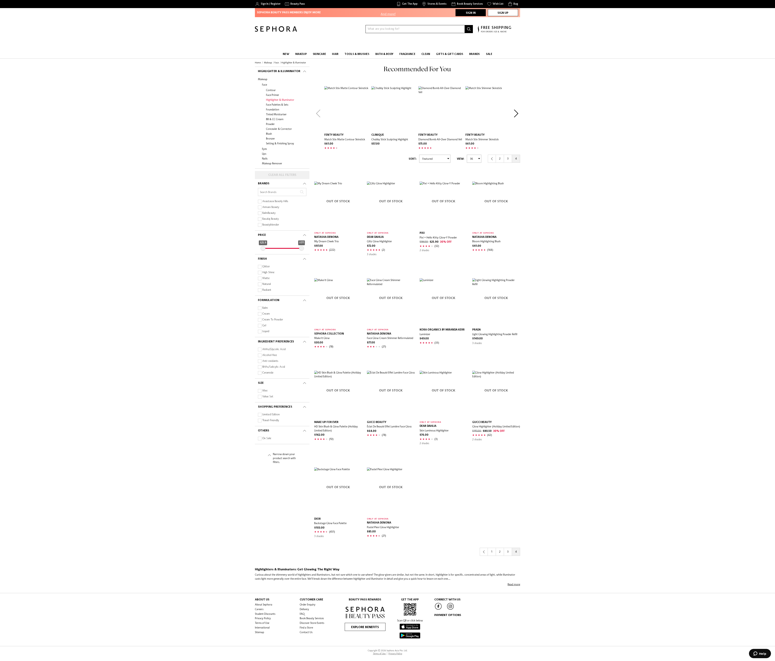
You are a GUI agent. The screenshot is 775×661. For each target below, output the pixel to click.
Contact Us (306, 632)
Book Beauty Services (312, 618)
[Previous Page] (492, 159)
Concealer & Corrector (279, 128)
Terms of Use (262, 622)
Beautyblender (270, 224)
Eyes (264, 148)
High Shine (268, 272)
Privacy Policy (263, 618)
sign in (471, 13)
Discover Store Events (312, 622)
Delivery (304, 609)
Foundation (272, 109)
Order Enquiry (307, 604)
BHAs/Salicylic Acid (273, 367)
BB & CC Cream (274, 119)
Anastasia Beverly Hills (275, 201)
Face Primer (272, 95)
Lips (264, 153)
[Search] (469, 29)
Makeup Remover (272, 163)
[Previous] (318, 113)
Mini (264, 390)
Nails (264, 158)
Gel (264, 325)
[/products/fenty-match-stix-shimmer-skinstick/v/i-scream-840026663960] (487, 108)
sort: (413, 159)
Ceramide (267, 372)
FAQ (302, 613)
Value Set (267, 396)
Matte (266, 278)
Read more (514, 584)
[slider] (263, 248)
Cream (266, 314)
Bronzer (270, 138)
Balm (265, 308)
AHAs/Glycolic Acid (274, 349)
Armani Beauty (270, 207)
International (262, 627)
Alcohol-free (269, 355)
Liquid (265, 331)
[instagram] (450, 609)
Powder (270, 124)
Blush (269, 133)
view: (460, 159)
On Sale (266, 438)
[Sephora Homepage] (276, 30)
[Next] (516, 113)
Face (264, 84)
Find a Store (306, 627)
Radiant (266, 290)
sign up (502, 13)
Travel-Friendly (270, 420)
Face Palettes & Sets (277, 104)
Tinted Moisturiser (276, 114)
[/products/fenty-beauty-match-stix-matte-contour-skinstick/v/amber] (346, 108)
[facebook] (438, 609)
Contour (271, 90)
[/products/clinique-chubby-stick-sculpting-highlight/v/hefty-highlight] (393, 108)
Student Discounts (265, 613)
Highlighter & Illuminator (280, 99)
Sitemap (259, 632)
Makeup (262, 79)
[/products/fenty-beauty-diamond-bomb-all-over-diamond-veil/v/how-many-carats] (440, 108)
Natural (266, 284)
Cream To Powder (272, 319)
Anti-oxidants (270, 361)
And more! (388, 10)
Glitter (266, 266)
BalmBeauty (268, 213)
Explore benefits (365, 627)
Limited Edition (271, 414)
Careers (259, 609)
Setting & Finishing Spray (280, 143)
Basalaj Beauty (270, 219)
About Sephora (263, 604)
